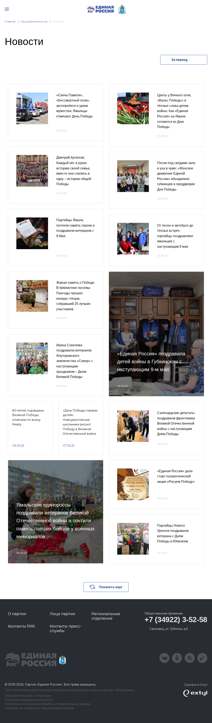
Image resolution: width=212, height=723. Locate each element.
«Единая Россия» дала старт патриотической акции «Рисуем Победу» (176, 476)
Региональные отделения (106, 616)
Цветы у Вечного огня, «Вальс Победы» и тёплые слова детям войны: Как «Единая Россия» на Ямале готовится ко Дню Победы (174, 111)
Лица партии (62, 614)
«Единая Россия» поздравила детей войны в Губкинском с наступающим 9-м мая (151, 361)
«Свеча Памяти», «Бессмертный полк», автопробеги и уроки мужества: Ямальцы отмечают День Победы (74, 105)
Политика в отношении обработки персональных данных (48, 704)
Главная (10, 21)
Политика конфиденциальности (29, 700)
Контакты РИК (21, 626)
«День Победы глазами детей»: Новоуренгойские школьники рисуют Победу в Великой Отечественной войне (80, 422)
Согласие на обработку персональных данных (39, 708)
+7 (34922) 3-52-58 (176, 619)
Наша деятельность (34, 21)
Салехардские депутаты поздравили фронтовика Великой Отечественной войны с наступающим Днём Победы (176, 423)
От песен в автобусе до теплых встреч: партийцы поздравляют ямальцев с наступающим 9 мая (175, 236)
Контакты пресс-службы (66, 628)
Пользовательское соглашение (28, 696)
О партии (17, 614)
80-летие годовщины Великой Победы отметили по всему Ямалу (28, 417)
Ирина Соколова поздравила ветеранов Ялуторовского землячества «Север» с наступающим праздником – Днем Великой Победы (74, 361)
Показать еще (110, 587)
